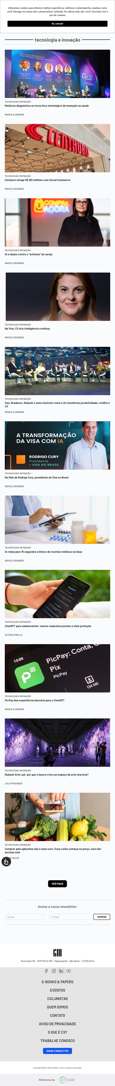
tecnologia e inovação (18, 101)
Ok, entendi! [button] (57, 23)
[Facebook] (46, 971)
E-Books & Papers (57, 982)
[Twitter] (61, 971)
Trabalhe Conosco (57, 1040)
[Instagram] (54, 971)
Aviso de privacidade (57, 1024)
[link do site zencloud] (67, 1080)
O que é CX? (57, 1032)
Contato (57, 1015)
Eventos (57, 990)
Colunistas (57, 998)
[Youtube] (68, 971)
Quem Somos (57, 1007)
